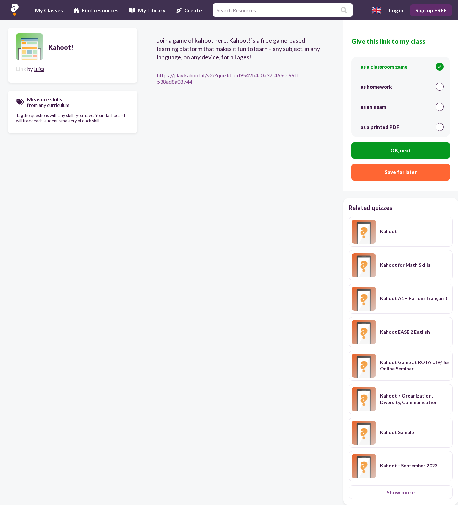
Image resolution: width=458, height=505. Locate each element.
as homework (376, 87)
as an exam (373, 107)
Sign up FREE (431, 10)
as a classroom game (384, 67)
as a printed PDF (380, 127)
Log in (396, 10)
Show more (401, 492)
